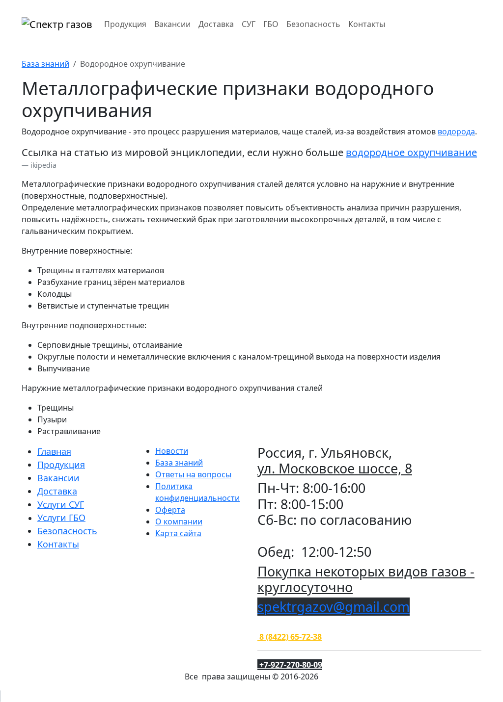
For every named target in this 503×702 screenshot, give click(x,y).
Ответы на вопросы (193, 474)
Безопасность (313, 24)
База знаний (45, 63)
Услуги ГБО (61, 517)
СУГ (248, 24)
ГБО (271, 24)
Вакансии (172, 24)
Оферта (170, 509)
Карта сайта (178, 533)
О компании (178, 521)
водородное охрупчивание (411, 152)
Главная (54, 451)
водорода (456, 131)
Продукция (125, 24)
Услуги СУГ (60, 504)
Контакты (366, 24)
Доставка (216, 24)
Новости (171, 450)
